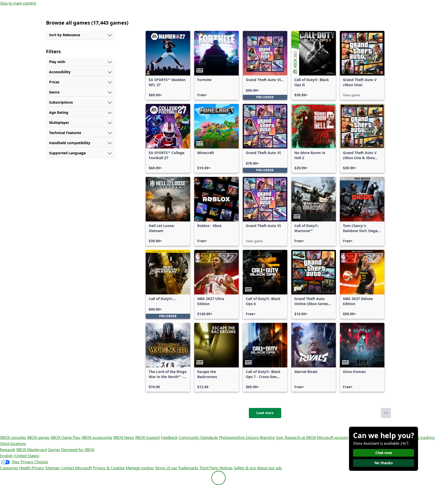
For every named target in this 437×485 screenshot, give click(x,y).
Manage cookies (140, 467)
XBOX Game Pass (66, 437)
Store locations (13, 443)
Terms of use (166, 467)
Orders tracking (420, 437)
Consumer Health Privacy (22, 467)
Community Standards (198, 437)
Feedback (169, 437)
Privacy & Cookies (109, 467)
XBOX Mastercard (31, 449)
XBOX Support (147, 437)
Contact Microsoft (76, 467)
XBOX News (123, 437)
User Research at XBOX (296, 437)
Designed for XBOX (77, 449)
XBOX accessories (97, 437)
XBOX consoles (13, 437)
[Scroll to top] (386, 413)
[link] (168, 65)
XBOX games (38, 437)
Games (54, 449)
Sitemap (52, 467)
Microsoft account (332, 437)
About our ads (269, 467)
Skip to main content (18, 3)
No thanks (384, 462)
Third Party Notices (216, 467)
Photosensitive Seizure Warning (247, 437)
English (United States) (19, 455)
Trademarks (188, 467)
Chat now (383, 452)
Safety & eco (245, 467)
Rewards (7, 449)
